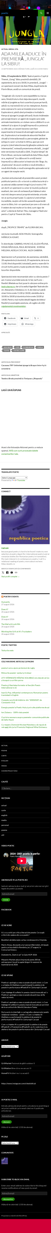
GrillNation (6, 1068)
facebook (6, 909)
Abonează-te (8, 1199)
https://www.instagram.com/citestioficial (18, 1083)
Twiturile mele (7, 650)
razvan (5, 547)
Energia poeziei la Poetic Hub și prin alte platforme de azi (25, 707)
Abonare (6, 1122)
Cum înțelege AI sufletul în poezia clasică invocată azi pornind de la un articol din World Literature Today (25, 1004)
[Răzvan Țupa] (4, 1161)
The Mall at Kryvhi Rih (10, 624)
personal (5, 825)
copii (17, 347)
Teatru (6, 350)
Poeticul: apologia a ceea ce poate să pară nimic (21, 982)
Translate (21, 480)
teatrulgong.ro (8, 286)
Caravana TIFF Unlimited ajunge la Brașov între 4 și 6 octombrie (23, 365)
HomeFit (5, 1073)
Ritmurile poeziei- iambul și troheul (16, 673)
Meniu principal (47, 13)
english (4, 761)
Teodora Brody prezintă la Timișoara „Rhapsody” (22, 377)
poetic (4, 13)
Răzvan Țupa (23, 69)
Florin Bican (28, 347)
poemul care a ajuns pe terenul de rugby (18, 668)
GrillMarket (6, 1063)
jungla (40, 347)
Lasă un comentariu (39, 69)
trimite (5, 900)
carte (4, 756)
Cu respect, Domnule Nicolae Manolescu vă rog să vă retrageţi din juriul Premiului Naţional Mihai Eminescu (24, 725)
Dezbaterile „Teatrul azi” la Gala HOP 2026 (19, 955)
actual (4, 49)
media (11, 49)
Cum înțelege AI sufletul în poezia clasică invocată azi (23, 992)
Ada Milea (8, 347)
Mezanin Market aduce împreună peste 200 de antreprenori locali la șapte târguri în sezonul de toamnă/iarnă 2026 (21, 962)
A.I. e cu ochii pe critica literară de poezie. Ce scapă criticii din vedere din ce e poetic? (22, 933)
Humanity (5, 602)
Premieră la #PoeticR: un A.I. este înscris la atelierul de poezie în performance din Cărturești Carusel (25, 1028)
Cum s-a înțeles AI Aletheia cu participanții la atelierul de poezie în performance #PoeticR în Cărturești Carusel (24, 985)
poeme (4, 751)
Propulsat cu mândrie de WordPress (14, 1216)
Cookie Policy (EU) (9, 771)
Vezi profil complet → (10, 576)
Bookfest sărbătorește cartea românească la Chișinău (24, 940)
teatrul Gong (18, 350)
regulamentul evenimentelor (13, 306)
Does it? (4, 609)
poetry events (11, 596)
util (16, 49)
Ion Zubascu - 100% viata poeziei (15, 712)
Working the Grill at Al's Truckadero (16, 631)
